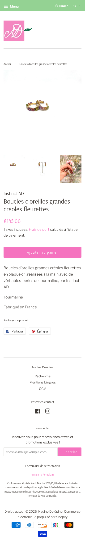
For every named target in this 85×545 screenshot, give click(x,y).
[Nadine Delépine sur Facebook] (37, 412)
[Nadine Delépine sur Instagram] (47, 412)
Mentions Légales (43, 382)
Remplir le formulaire (42, 474)
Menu (14, 6)
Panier (63, 6)
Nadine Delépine (50, 511)
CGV (42, 389)
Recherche (43, 376)
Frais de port (39, 229)
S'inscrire (69, 452)
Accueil (8, 64)
